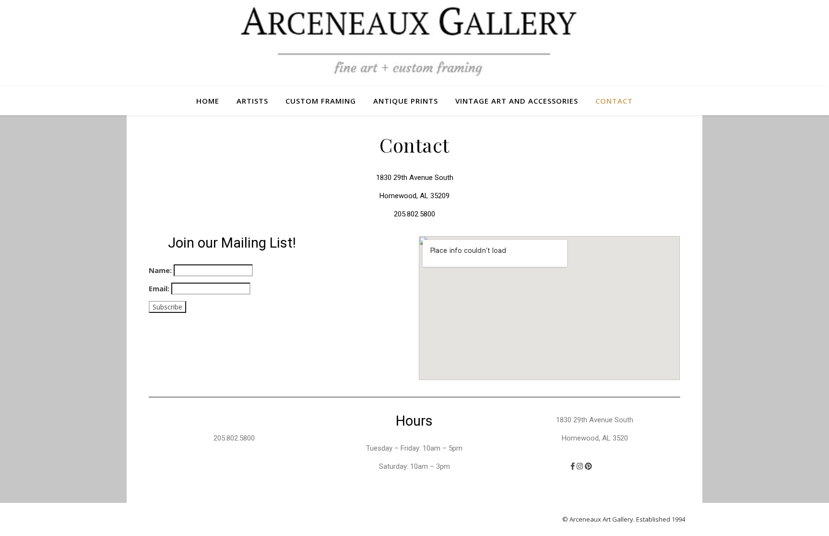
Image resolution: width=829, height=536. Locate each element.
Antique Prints (405, 101)
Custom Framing (320, 101)
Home (207, 101)
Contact (614, 101)
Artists (252, 101)
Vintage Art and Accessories (516, 101)
